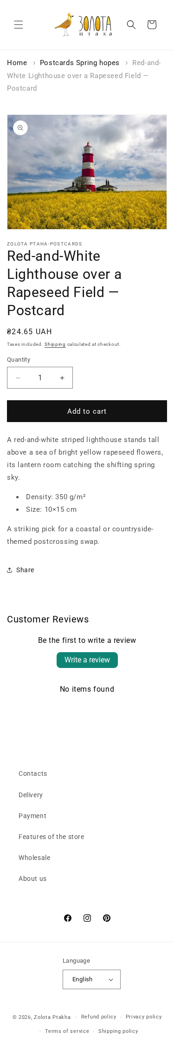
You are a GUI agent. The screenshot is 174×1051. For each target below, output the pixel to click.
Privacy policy (144, 1017)
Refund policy (98, 1017)
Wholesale (34, 857)
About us (33, 878)
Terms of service (67, 1031)
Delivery (31, 795)
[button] (18, 24)
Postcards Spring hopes (80, 63)
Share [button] (25, 570)
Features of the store (51, 836)
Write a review (87, 659)
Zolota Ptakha (52, 1017)
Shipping (55, 344)
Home (17, 63)
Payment (32, 816)
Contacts (33, 773)
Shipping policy (118, 1031)
